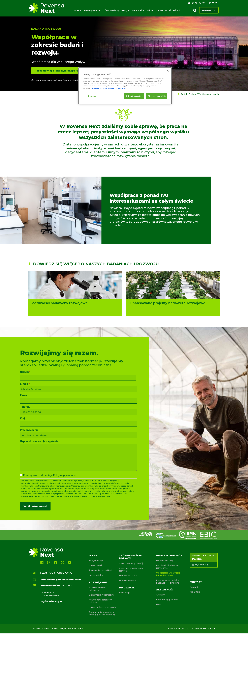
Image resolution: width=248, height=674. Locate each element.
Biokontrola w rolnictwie (102, 595)
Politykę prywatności (65, 475)
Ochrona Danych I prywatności (49, 629)
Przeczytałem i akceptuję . (51, 475)
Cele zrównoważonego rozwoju (131, 569)
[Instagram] (192, 2)
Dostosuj (92, 96)
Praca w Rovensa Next (100, 570)
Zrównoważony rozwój (131, 563)
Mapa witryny (75, 629)
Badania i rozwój (50, 80)
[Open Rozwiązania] (99, 10)
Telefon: (25, 407)
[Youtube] (203, 2)
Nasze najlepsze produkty (102, 607)
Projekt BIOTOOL (128, 575)
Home (38, 80)
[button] (194, 10)
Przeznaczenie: (30, 430)
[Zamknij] (167, 71)
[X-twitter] (200, 2)
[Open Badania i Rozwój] (152, 10)
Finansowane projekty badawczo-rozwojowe (167, 581)
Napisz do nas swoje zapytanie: (40, 441)
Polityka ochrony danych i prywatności (109, 88)
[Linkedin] (189, 2)
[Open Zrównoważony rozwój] (129, 10)
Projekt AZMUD (127, 580)
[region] (125, 85)
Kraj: (23, 418)
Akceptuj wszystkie (157, 96)
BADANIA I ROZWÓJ (169, 555)
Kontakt (196, 582)
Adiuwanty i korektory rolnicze (100, 601)
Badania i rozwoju (46, 28)
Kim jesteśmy (96, 560)
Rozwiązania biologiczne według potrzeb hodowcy (102, 613)
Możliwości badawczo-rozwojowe (167, 566)
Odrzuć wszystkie (134, 96)
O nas (93, 555)
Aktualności (165, 589)
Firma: (24, 395)
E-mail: (25, 384)
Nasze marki (95, 565)
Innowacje (127, 587)
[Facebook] (196, 2)
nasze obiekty (96, 575)
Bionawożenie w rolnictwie (97, 588)
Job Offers (195, 592)
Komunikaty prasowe (167, 599)
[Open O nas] (81, 10)
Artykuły (160, 594)
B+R (158, 604)
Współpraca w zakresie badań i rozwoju (168, 574)
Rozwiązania (98, 582)
